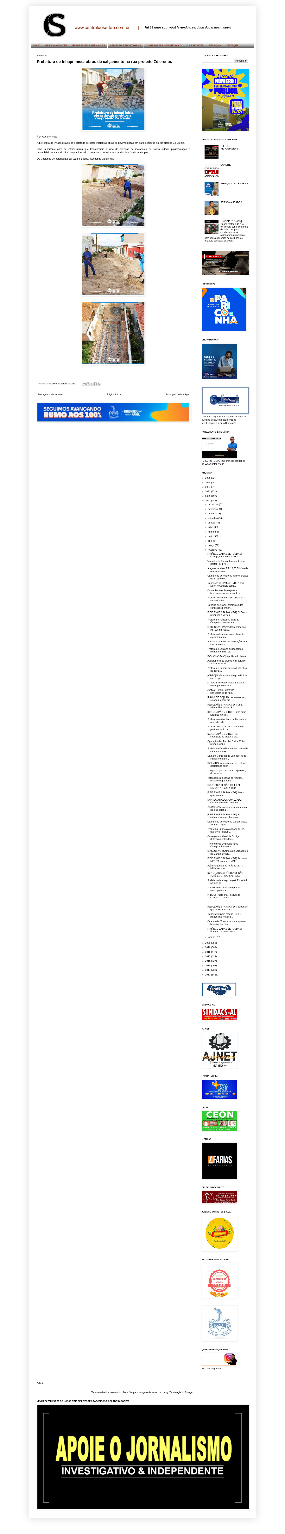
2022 (208, 496)
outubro (212, 513)
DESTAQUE (232, 45)
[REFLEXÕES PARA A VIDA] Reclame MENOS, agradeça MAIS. (227, 859)
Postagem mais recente (50, 394)
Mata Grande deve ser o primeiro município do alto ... (224, 889)
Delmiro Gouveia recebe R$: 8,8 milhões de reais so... (224, 915)
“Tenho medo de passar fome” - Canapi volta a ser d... (223, 845)
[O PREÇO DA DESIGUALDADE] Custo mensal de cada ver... (224, 801)
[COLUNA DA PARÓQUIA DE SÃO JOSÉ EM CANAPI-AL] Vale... (225, 874)
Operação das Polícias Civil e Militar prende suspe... (226, 742)
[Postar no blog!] (88, 384)
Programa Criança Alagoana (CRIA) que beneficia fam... (226, 830)
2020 (208, 943)
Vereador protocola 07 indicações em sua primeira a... (227, 643)
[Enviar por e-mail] (84, 384)
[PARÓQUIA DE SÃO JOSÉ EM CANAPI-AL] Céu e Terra (223, 786)
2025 (208, 482)
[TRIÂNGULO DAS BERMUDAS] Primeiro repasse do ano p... (224, 930)
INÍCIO (36, 45)
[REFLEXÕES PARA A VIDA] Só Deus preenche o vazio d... (227, 613)
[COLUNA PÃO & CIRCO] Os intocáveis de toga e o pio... (223, 735)
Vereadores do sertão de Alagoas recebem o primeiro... (225, 779)
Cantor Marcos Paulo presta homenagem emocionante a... (224, 592)
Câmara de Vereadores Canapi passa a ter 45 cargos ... (227, 823)
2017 (208, 956)
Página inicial (114, 394)
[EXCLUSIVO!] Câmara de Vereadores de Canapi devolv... (227, 852)
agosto (212, 522)
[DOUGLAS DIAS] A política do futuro (226, 656)
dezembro (213, 504)
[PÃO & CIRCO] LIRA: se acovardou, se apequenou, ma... (226, 698)
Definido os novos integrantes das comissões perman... (225, 606)
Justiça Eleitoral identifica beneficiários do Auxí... (220, 691)
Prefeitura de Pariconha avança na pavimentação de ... (225, 728)
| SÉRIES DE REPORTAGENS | (229, 147)
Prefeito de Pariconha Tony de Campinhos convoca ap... (223, 621)
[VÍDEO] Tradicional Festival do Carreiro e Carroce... (223, 896)
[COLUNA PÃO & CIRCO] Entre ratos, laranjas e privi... (227, 713)
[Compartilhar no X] (91, 384)
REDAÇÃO (215, 45)
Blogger (189, 1392)
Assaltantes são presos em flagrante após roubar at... (226, 662)
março (211, 545)
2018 (208, 952)
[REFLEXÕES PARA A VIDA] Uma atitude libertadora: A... (225, 706)
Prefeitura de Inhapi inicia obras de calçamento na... (225, 635)
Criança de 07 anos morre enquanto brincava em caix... (226, 923)
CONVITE (225, 164)
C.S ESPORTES (195, 45)
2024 (208, 487)
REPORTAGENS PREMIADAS (88, 45)
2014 (208, 970)
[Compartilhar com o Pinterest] (99, 384)
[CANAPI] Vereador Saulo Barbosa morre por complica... (225, 684)
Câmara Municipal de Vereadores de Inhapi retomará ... (226, 757)
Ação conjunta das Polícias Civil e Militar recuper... (225, 867)
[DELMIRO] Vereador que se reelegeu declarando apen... (227, 764)
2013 (208, 974)
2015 (208, 965)
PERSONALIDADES (56, 45)
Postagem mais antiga (177, 394)
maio (211, 536)
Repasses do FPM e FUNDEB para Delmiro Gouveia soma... (225, 584)
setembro (213, 518)
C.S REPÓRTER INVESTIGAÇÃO (163, 45)
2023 (208, 491)
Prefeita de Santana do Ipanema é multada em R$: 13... (225, 650)
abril (210, 541)
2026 (208, 478)
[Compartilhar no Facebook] (95, 384)
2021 (208, 500)
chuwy (165, 1392)
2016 (208, 961)
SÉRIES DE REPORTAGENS (125, 45)
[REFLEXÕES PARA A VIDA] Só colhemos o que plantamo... (223, 816)
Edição (40, 1383)
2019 (208, 947)
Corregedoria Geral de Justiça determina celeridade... (223, 837)
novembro (213, 509)
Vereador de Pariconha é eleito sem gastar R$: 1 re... (226, 562)
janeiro (212, 937)
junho (211, 531)
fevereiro (213, 549)
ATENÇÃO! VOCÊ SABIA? (234, 183)
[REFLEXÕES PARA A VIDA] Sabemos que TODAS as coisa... (227, 908)
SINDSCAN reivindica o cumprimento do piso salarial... (227, 808)
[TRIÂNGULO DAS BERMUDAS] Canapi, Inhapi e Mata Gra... (224, 555)
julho (211, 527)
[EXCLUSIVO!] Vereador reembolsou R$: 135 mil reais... (226, 628)
